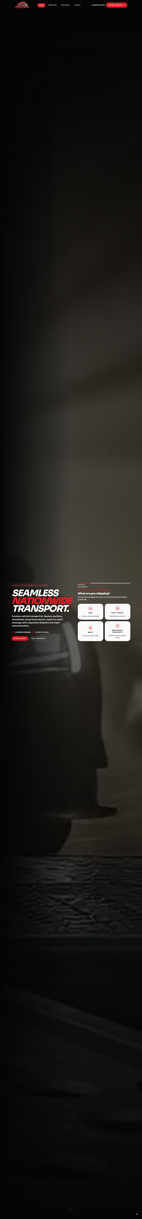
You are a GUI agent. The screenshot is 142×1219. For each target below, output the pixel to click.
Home (41, 5)
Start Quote (20, 638)
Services (52, 5)
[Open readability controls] (137, 1214)
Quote (78, 5)
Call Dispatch (38, 638)
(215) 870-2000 (98, 5)
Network (65, 5)
